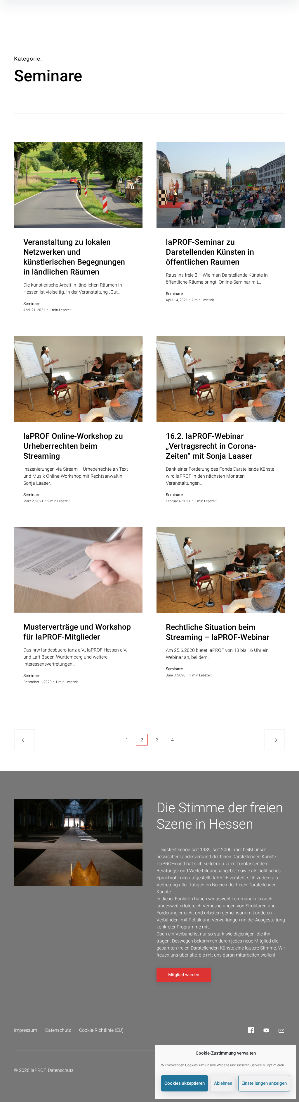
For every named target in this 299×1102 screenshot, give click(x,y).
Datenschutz (58, 1030)
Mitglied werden (183, 974)
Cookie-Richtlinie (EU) (101, 1030)
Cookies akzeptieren (184, 1083)
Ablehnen (223, 1083)
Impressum (25, 1030)
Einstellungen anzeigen (264, 1083)
